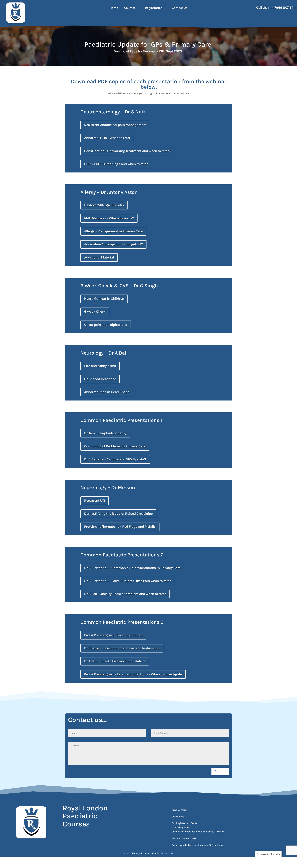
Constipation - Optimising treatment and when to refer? (127, 151)
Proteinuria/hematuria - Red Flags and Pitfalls (120, 527)
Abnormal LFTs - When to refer (107, 138)
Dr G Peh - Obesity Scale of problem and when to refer (125, 594)
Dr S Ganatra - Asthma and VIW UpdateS (115, 459)
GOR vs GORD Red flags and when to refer (116, 164)
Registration (154, 8)
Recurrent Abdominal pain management (115, 125)
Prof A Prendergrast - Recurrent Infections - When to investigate (133, 674)
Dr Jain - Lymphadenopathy (105, 433)
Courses (130, 8)
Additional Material (99, 257)
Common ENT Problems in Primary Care (114, 446)
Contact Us (179, 8)
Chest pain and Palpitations (105, 325)
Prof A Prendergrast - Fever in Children (113, 635)
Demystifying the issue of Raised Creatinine (118, 514)
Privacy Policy (179, 809)
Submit (220, 771)
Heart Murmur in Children (104, 299)
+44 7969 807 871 (281, 8)
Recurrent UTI (94, 501)
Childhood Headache (100, 379)
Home (114, 8)
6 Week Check (95, 312)
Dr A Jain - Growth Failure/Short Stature (114, 661)
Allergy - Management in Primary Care (113, 231)
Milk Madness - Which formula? (109, 218)
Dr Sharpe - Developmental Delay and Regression (122, 648)
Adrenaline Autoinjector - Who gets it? (113, 244)
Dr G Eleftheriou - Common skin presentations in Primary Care (132, 568)
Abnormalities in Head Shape (106, 392)
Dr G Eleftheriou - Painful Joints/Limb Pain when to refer (127, 581)
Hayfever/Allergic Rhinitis (104, 205)
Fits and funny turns (100, 366)
